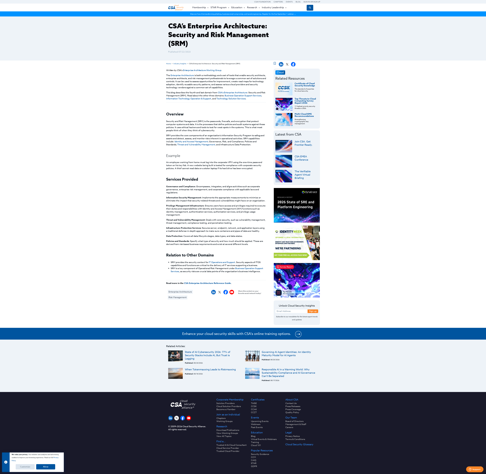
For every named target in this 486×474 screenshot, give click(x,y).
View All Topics (223, 436)
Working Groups (224, 421)
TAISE (254, 403)
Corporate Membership (230, 399)
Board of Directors (294, 421)
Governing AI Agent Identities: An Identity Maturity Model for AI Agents (286, 353)
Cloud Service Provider (227, 448)
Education (257, 432)
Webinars (255, 424)
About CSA (291, 399)
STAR (253, 463)
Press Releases (292, 406)
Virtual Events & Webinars (264, 439)
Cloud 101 (256, 445)
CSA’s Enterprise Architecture (232, 92)
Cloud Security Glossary (299, 444)
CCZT (254, 412)
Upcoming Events (259, 421)
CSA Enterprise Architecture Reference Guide (207, 283)
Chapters (278, 2)
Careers (289, 427)
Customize (25, 466)
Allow (45, 466)
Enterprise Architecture (182, 75)
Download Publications (227, 430)
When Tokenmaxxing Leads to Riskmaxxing (210, 369)
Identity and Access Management (191, 141)
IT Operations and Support (222, 262)
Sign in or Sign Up (311, 2)
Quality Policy (292, 412)
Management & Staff (295, 424)
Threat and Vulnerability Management (196, 144)
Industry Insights (180, 63)
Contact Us (291, 403)
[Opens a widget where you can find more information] (474, 469)
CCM (253, 457)
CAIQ (253, 460)
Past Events (257, 427)
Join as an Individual (228, 414)
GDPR (254, 466)
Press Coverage (293, 409)
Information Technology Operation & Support (188, 98)
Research (221, 426)
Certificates (258, 399)
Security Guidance (260, 454)
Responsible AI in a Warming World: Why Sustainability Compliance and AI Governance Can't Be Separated (288, 373)
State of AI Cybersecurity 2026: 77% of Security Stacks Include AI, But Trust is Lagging (207, 355)
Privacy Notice (292, 436)
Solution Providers (225, 403)
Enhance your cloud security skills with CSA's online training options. (236, 333)
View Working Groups (227, 433)
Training (255, 442)
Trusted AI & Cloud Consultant (231, 445)
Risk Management (178, 297)
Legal (288, 432)
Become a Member (225, 409)
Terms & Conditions (295, 439)
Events (289, 2)
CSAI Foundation (262, 2)
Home (168, 63)
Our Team (291, 417)
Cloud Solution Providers (228, 406)
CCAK (254, 409)
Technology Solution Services (231, 98)
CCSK (254, 406)
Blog (298, 2)
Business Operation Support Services (243, 95)
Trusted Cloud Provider (227, 451)
